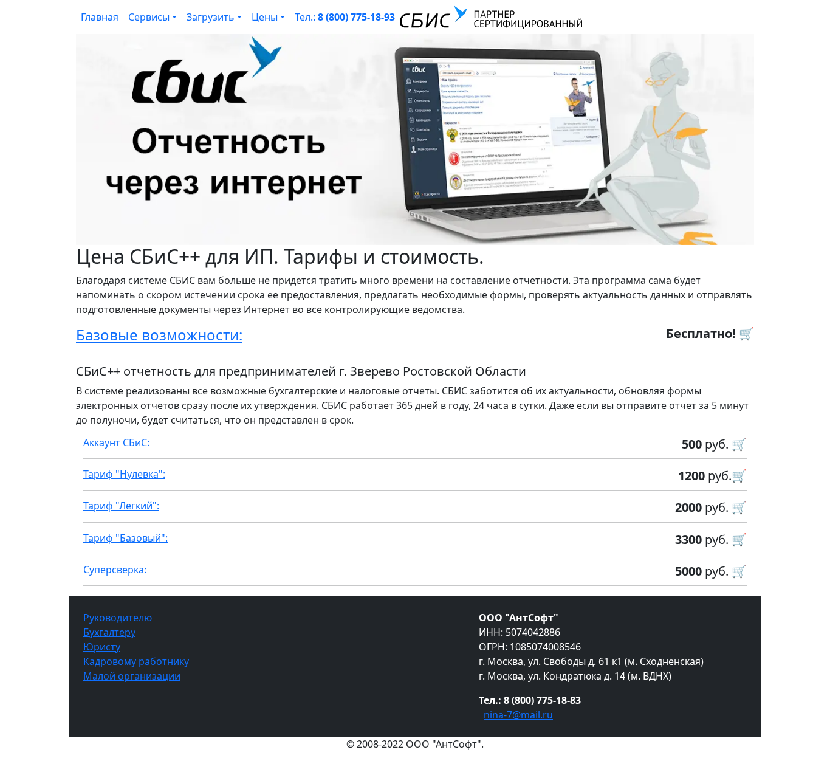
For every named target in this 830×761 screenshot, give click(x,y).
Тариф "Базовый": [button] (125, 538)
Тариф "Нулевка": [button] (124, 474)
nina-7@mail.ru (518, 714)
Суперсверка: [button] (114, 569)
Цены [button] (265, 17)
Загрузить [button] (211, 17)
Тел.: (345, 17)
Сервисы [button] (149, 17)
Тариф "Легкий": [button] (121, 505)
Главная (99, 17)
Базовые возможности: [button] (159, 335)
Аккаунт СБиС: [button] (116, 442)
